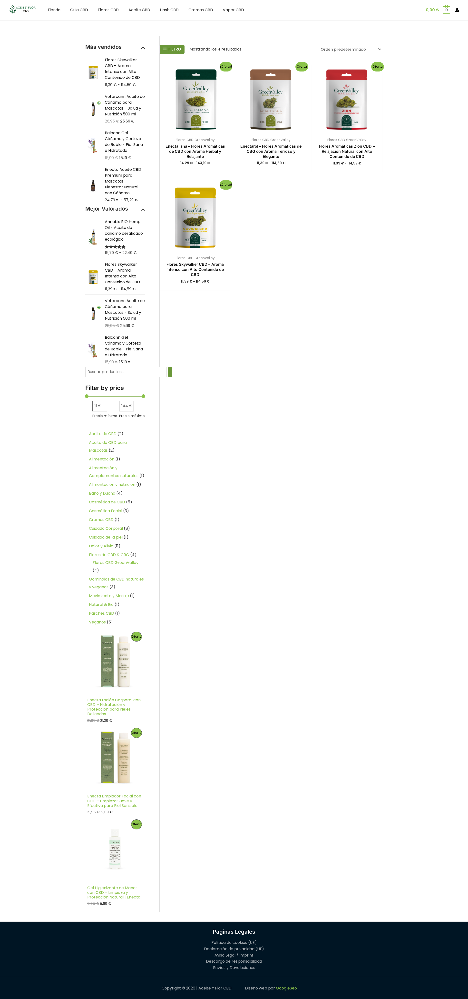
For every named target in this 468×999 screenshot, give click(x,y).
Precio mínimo (104, 415)
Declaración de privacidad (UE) (234, 949)
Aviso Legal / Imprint (234, 955)
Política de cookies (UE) (234, 942)
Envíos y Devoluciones (234, 967)
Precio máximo (132, 415)
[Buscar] (170, 372)
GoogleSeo (286, 988)
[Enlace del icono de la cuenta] (457, 10)
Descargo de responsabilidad (234, 961)
